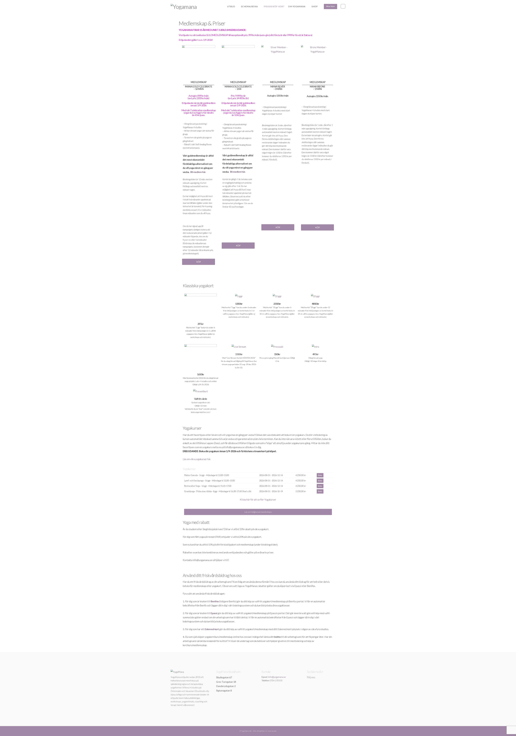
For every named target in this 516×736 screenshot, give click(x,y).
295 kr (201, 323)
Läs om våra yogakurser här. (197, 459)
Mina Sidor (330, 6)
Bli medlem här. (238, 171)
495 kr (315, 354)
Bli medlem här (197, 172)
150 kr (277, 354)
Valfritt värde (200, 398)
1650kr (200, 374)
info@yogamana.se (277, 677)
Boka (320, 475)
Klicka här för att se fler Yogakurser (258, 499)
